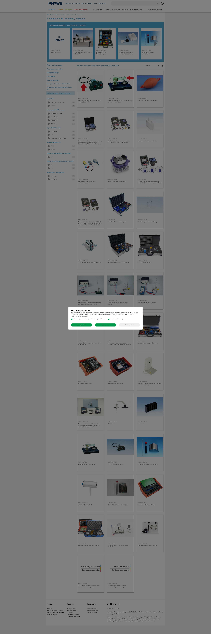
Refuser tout (105, 325)
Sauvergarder (129, 325)
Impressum (85, 316)
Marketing (93, 319)
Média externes (103, 319)
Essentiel (76, 319)
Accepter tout (81, 325)
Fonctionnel (113, 319)
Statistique (84, 319)
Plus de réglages (121, 319)
